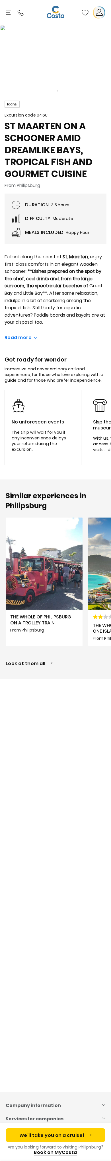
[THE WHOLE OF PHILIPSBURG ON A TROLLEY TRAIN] (44, 582)
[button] (85, 12)
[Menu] (9, 12)
